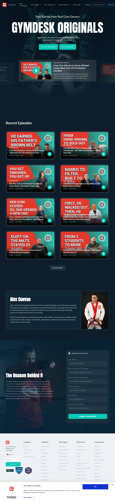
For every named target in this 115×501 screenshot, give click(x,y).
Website (43, 463)
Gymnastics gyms (64, 463)
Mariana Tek (97, 476)
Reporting (44, 470)
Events (79, 456)
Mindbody (97, 446)
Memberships (45, 446)
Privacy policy (80, 478)
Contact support (28, 450)
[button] (35, 4)
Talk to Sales (98, 4)
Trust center (80, 471)
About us (26, 446)
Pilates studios (63, 456)
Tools (78, 460)
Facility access (45, 473)
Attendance (44, 453)
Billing (43, 450)
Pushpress (97, 463)
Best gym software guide (84, 468)
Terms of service (81, 475)
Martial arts (62, 446)
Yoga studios (62, 453)
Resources (26, 453)
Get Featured (68, 47)
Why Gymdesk (23, 4)
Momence (97, 480)
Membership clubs (64, 450)
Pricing (76, 5)
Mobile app (44, 476)
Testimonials (80, 446)
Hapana (96, 473)
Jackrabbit (97, 450)
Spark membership (99, 460)
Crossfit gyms (63, 470)
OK (95, 486)
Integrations (44, 480)
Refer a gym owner (28, 456)
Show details (28, 497)
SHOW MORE (57, 268)
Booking (43, 456)
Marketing (44, 460)
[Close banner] (112, 484)
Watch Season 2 (48, 47)
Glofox (96, 470)
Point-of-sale (45, 466)
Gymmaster (97, 466)
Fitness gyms (62, 460)
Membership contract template (83, 464)
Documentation (81, 450)
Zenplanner (97, 453)
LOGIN (87, 4)
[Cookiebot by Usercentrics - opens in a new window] (11, 497)
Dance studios (63, 466)
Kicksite (96, 456)
